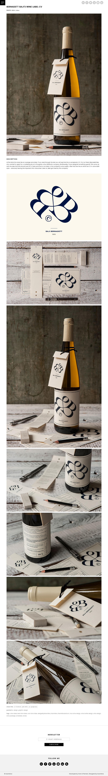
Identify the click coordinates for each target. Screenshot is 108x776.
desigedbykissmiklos (44, 714)
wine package (11, 716)
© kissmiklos (8, 774)
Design (16, 710)
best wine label (22, 714)
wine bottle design (87, 714)
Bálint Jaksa (15, 10)
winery (25, 716)
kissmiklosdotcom (63, 714)
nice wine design (75, 714)
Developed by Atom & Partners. (79, 774)
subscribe (54, 744)
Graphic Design (23, 710)
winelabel (19, 716)
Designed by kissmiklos (96, 774)
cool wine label (32, 714)
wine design (97, 714)
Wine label (13, 714)
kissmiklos (54, 714)
